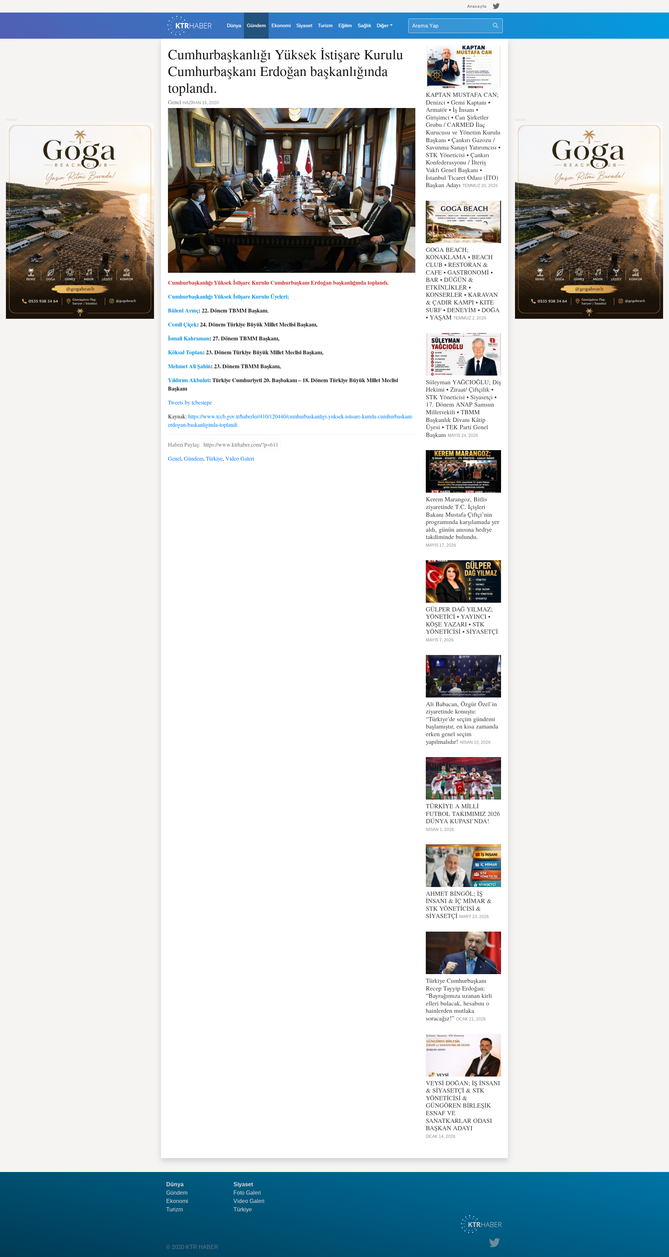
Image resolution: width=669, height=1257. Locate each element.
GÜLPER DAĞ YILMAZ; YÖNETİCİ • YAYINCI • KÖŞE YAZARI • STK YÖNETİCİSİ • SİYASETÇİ (462, 620)
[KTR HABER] (189, 26)
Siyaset (304, 25)
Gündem (256, 25)
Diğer (383, 25)
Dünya (234, 25)
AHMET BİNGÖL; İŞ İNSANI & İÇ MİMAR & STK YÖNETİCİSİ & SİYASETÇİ (459, 904)
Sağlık (364, 25)
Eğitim (345, 25)
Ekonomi (281, 25)
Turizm (325, 25)
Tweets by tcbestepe (190, 402)
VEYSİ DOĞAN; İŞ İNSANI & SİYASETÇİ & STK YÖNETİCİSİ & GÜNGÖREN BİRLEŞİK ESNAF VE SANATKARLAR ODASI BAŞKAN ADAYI (463, 1105)
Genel (174, 458)
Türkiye (214, 458)
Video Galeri (239, 458)
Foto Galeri (247, 1193)
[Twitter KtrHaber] (496, 6)
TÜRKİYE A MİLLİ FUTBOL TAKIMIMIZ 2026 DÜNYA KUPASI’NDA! (463, 813)
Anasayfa (476, 6)
